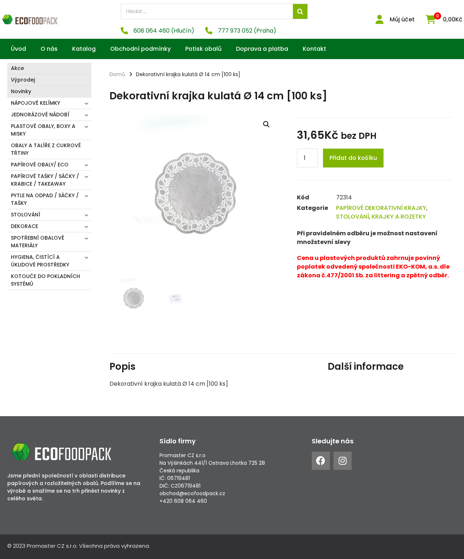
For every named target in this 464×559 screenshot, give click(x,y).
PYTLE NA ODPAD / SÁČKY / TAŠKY (45, 199)
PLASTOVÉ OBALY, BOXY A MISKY (43, 130)
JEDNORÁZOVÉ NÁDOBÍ (40, 114)
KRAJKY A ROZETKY (399, 216)
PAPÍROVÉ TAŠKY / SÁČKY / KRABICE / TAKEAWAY (45, 180)
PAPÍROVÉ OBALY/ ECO (40, 164)
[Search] (300, 11)
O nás (49, 49)
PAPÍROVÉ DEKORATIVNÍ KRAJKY (381, 208)
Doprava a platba (262, 49)
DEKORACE (24, 226)
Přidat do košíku (353, 158)
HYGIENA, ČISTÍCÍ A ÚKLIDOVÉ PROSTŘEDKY (40, 260)
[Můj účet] (379, 19)
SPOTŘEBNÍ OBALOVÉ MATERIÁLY (37, 241)
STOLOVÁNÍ (25, 214)
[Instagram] (343, 461)
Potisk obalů (203, 49)
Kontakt (314, 49)
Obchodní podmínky (140, 49)
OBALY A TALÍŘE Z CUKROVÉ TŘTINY (46, 149)
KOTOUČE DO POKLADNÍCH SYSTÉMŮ (45, 280)
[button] (266, 124)
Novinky (21, 91)
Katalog (84, 49)
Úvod (18, 49)
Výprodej (23, 79)
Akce (17, 68)
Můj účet (402, 19)
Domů (117, 74)
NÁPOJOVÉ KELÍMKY (35, 103)
